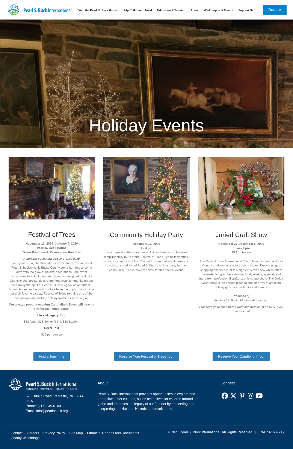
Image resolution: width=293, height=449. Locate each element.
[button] (225, 396)
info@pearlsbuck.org (52, 411)
